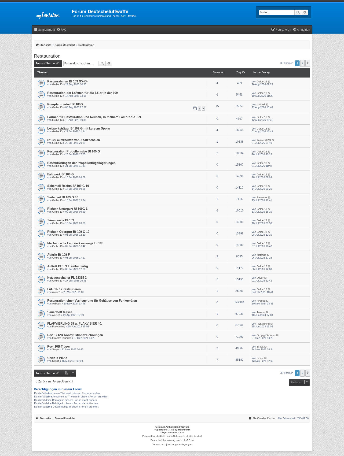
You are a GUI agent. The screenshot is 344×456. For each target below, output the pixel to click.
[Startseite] (52, 12)
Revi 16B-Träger (58, 346)
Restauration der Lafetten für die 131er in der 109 (82, 93)
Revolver (262, 197)
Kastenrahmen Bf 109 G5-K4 (67, 81)
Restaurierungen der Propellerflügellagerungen (81, 163)
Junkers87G (264, 140)
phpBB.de (188, 440)
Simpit (55, 349)
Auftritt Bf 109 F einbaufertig (67, 266)
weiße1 (56, 315)
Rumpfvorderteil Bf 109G (65, 104)
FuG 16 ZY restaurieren (64, 289)
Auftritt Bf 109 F (58, 254)
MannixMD (184, 429)
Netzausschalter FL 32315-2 (67, 277)
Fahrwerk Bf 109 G (60, 174)
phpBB (159, 436)
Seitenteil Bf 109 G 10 (62, 197)
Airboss (56, 303)
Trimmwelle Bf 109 (60, 220)
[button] (307, 63)
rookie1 (261, 104)
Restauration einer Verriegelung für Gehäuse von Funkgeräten (92, 300)
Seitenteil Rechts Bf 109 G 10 (68, 186)
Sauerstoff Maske (59, 312)
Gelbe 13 (57, 84)
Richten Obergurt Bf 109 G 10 (68, 232)
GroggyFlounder (61, 338)
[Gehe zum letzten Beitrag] (269, 81)
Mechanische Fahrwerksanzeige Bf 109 (75, 243)
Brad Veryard (181, 427)
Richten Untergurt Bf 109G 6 (67, 209)
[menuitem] (61, 30)
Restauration (47, 56)
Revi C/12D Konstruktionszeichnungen (75, 335)
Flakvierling (58, 326)
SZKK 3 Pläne (57, 358)
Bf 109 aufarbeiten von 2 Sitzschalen (73, 140)
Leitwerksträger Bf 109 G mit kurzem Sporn (78, 128)
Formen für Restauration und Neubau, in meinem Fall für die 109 (94, 117)
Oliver (260, 277)
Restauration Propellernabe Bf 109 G (73, 151)
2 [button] (302, 63)
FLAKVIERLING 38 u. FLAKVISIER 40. (74, 323)
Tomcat (261, 312)
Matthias (261, 254)
